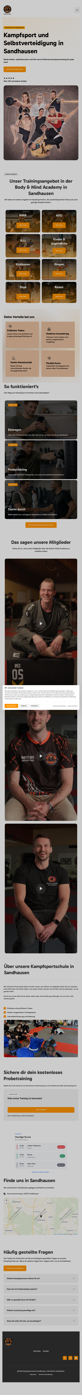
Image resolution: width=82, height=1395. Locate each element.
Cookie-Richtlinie (72, 706)
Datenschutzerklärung (59, 706)
